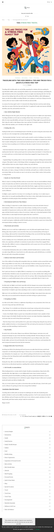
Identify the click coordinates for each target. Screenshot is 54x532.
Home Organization (27, 457)
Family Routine (27, 441)
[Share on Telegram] (38, 416)
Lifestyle (27, 470)
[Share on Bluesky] (49, 416)
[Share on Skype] (44, 416)
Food (27, 451)
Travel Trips (27, 496)
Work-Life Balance (27, 509)
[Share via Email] (51, 416)
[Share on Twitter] (23, 416)
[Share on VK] (30, 416)
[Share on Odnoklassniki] (31, 416)
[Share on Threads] (48, 416)
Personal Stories (27, 477)
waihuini (29, 85)
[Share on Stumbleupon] (34, 416)
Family (27, 438)
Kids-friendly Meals (27, 467)
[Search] (51, 2)
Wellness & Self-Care (27, 506)
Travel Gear (27, 493)
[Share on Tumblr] (28, 416)
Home (3, 19)
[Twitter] (49, 2)
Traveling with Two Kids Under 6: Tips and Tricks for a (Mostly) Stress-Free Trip (27, 81)
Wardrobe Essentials (27, 503)
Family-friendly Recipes (27, 444)
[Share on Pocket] (43, 416)
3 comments (23, 414)
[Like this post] (20, 416)
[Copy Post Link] (41, 416)
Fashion (27, 447)
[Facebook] (47, 2)
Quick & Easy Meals (27, 480)
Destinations (27, 435)
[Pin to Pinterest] (25, 416)
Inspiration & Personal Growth (27, 461)
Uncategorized (27, 499)
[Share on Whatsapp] (36, 416)
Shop (27, 483)
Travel (27, 490)
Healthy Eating (27, 454)
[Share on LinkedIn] (27, 416)
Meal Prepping (27, 473)
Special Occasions (27, 487)
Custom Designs (27, 431)
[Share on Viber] (46, 416)
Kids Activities (27, 464)
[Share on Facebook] (22, 416)
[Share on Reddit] (33, 416)
